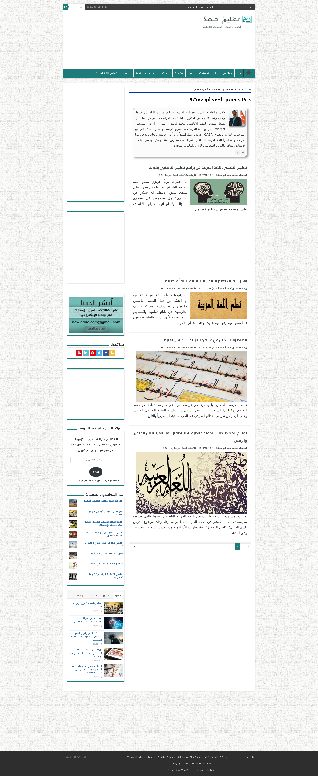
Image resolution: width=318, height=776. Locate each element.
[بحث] (65, 7)
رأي (171, 448)
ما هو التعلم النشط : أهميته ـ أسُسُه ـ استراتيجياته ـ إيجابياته (103, 523)
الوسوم (80, 596)
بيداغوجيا (126, 73)
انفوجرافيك (151, 73)
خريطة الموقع (213, 7)
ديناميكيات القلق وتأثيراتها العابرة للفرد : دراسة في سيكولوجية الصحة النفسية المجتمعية (86, 636)
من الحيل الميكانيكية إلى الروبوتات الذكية (104, 513)
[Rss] (105, 7)
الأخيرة (118, 596)
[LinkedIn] (91, 7)
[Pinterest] (95, 7)
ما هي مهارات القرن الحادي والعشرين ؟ (103, 544)
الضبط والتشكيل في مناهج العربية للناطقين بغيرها (204, 339)
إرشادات (178, 73)
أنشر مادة (227, 7)
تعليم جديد (249, 757)
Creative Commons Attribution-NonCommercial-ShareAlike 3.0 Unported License (200, 757)
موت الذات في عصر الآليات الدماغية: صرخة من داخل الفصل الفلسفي (86, 620)
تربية (138, 73)
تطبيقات (204, 73)
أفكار (190, 73)
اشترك (96, 472)
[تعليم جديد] (226, 22)
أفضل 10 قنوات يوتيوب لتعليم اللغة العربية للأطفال (104, 534)
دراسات (166, 73)
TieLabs (211, 770)
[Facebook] (102, 7)
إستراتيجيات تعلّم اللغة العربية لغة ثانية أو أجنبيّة (206, 280)
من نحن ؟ (249, 7)
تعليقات (93, 596)
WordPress (186, 770)
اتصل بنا (238, 7)
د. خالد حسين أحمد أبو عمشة (230, 175)
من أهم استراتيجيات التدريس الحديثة (103, 501)
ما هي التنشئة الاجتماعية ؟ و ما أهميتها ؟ (106, 576)
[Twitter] (98, 7)
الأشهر (106, 596)
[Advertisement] (133, 39)
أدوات (216, 73)
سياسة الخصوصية (195, 7)
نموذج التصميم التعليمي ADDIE (106, 564)
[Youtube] (87, 7)
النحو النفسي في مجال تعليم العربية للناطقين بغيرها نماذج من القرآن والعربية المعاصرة (87, 669)
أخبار (239, 73)
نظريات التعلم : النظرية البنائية (107, 553)
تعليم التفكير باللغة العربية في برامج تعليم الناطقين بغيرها (197, 167)
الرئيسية (248, 73)
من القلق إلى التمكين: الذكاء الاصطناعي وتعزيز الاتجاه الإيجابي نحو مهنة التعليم (86, 652)
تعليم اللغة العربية (106, 73)
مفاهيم (227, 73)
